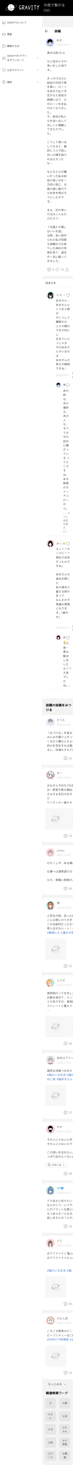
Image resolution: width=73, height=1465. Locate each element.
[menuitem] (21, 23)
